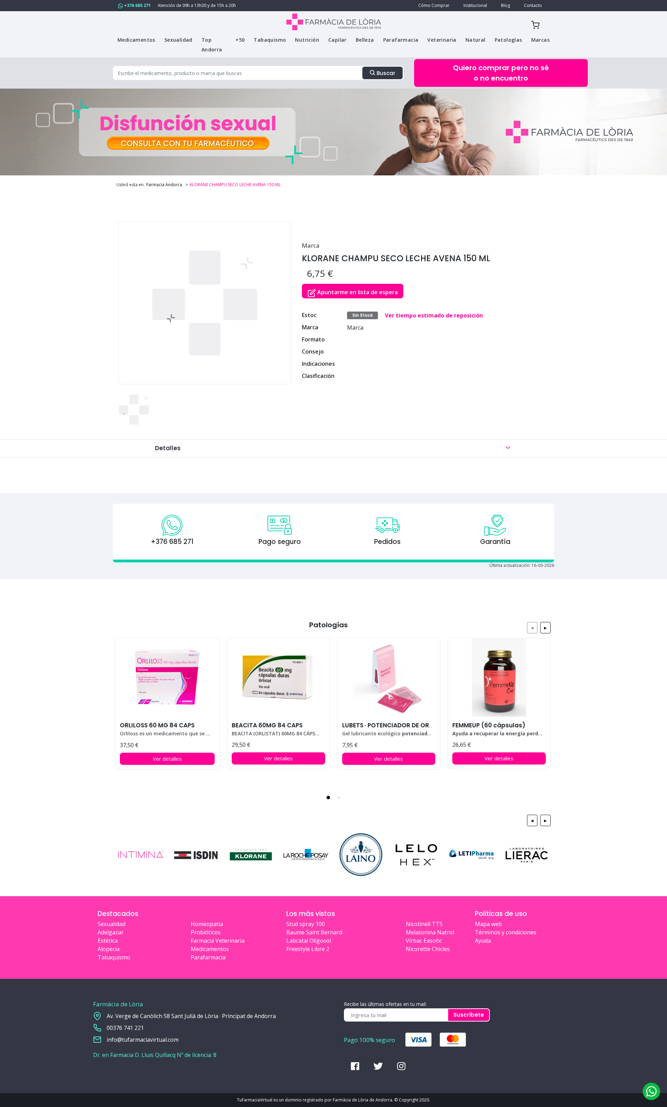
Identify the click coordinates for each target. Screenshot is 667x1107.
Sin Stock (362, 315)
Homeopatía (207, 924)
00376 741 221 (125, 1028)
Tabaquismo (114, 957)
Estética (108, 940)
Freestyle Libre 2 (307, 949)
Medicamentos (210, 949)
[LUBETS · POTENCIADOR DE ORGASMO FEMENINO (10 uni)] (388, 677)
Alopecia (109, 949)
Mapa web (488, 924)
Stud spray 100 (305, 924)
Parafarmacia (208, 957)
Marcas (540, 39)
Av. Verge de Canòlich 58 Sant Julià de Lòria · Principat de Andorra (191, 1016)
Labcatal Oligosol (308, 940)
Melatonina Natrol (430, 932)
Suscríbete (468, 1014)
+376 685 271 (137, 5)
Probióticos (206, 932)
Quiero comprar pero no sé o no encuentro (501, 73)
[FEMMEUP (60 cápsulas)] (499, 677)
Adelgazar (111, 932)
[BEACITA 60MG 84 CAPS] (278, 677)
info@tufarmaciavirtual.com (143, 1039)
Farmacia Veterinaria (218, 940)
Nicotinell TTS (424, 924)
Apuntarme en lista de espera (357, 292)
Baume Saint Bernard (314, 932)
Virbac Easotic (424, 940)
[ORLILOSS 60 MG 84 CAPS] (167, 677)
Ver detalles (167, 758)
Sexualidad (111, 924)
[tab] (328, 797)
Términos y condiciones (505, 932)
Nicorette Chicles (428, 949)
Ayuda (483, 940)
